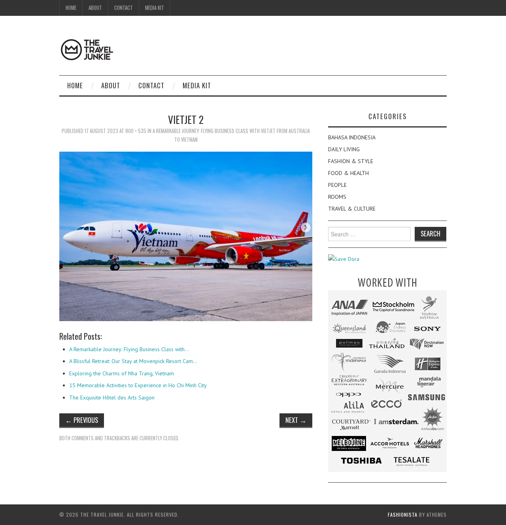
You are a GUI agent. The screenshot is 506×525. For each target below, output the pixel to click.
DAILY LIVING (344, 149)
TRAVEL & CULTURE (352, 208)
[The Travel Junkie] (87, 49)
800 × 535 (135, 131)
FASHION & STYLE (350, 161)
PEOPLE (337, 184)
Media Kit (154, 7)
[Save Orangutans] (343, 258)
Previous (81, 420)
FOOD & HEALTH (348, 173)
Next (295, 420)
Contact (123, 7)
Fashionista (402, 514)
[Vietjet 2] (185, 235)
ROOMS (337, 196)
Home (71, 7)
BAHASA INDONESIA (352, 137)
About (95, 7)
